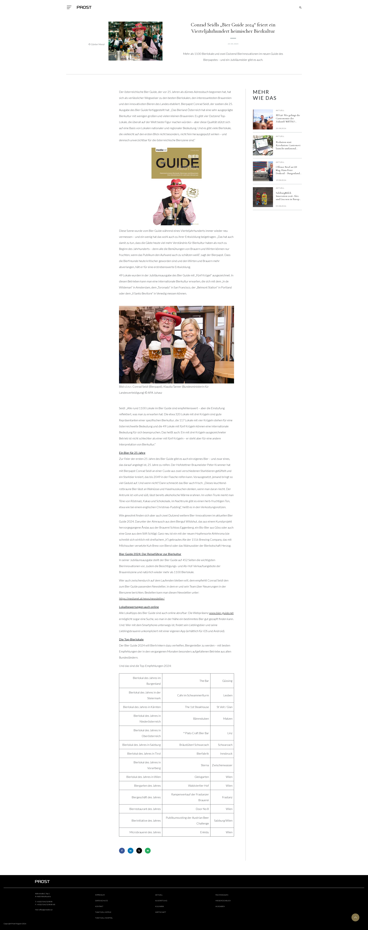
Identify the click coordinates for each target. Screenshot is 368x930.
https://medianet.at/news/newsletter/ (142, 598)
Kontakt (99, 906)
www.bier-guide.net (221, 613)
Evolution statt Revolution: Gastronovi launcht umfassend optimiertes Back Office (288, 145)
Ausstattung (161, 901)
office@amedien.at (45, 910)
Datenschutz (101, 901)
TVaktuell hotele (103, 912)
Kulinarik (159, 906)
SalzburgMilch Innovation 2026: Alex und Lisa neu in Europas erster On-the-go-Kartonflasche (288, 196)
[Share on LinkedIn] (130, 851)
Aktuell (280, 110)
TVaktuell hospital (104, 918)
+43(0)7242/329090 (44, 902)
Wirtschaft (160, 912)
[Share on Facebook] (122, 851)
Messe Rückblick (223, 901)
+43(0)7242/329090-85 (46, 904)
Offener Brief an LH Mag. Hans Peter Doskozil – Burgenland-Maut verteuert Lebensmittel (288, 170)
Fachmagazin (221, 895)
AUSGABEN (220, 906)
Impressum (100, 895)
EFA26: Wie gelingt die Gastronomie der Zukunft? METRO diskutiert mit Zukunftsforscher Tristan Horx (288, 118)
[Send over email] (148, 851)
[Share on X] (139, 851)
